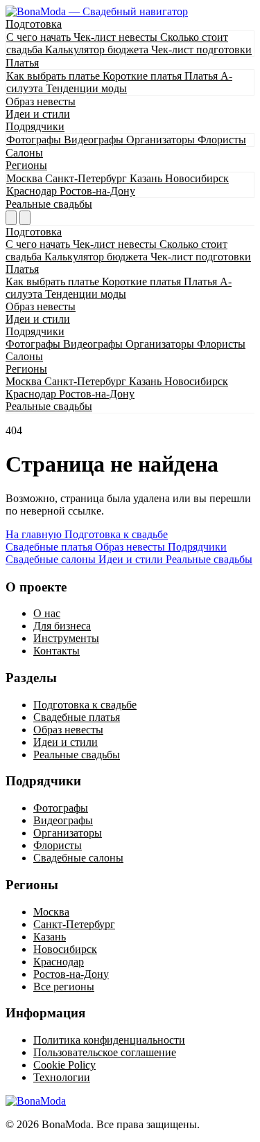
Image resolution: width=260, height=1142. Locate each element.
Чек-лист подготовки (201, 49)
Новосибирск (197, 178)
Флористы (222, 139)
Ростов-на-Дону (97, 191)
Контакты (56, 651)
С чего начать (39, 37)
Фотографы (35, 139)
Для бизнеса (62, 626)
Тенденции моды (86, 88)
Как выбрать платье (54, 76)
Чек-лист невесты (116, 37)
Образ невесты (41, 101)
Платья (22, 63)
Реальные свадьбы (49, 204)
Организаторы (162, 139)
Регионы (26, 165)
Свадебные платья (76, 717)
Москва (25, 178)
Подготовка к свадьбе (116, 534)
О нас (46, 613)
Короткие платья (143, 76)
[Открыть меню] (25, 218)
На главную (35, 534)
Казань (147, 178)
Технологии (61, 1077)
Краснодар (33, 191)
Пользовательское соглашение (104, 1052)
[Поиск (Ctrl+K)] (11, 218)
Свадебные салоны (78, 858)
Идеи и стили (38, 114)
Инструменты (66, 638)
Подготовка (34, 24)
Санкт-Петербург (87, 178)
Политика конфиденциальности (109, 1040)
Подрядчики (35, 126)
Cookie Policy (64, 1065)
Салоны (24, 153)
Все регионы (63, 986)
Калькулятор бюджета (98, 49)
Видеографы (95, 139)
